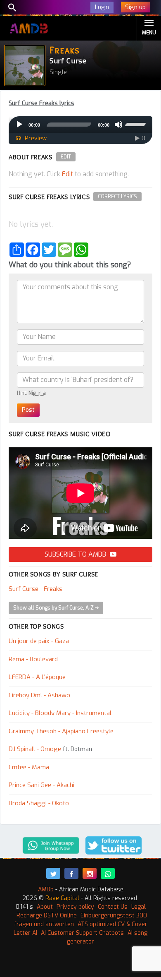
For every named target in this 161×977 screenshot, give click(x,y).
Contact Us (113, 907)
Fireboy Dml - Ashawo (39, 695)
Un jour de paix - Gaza (39, 641)
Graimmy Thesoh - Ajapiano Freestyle (61, 731)
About (45, 907)
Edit (66, 157)
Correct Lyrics (117, 196)
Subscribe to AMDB (76, 554)
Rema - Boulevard (33, 659)
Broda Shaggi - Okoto (39, 803)
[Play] (19, 124)
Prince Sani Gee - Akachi (41, 785)
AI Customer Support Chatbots (82, 933)
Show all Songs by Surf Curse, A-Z (54, 608)
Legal (138, 907)
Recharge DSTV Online (47, 915)
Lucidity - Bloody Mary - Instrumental (60, 713)
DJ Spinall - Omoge (35, 749)
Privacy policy (75, 907)
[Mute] (118, 124)
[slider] (136, 123)
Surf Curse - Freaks (35, 589)
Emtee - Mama (29, 767)
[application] (80, 124)
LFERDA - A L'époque (37, 677)
